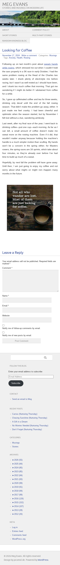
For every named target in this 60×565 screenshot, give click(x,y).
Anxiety (12, 58)
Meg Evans (15, 4)
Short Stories (9, 35)
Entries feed (17, 531)
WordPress (43, 560)
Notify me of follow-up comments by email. (21, 328)
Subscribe (15, 383)
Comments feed (19, 535)
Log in (15, 527)
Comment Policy (41, 30)
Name (5, 296)
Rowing (27, 58)
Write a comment (29, 55)
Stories (15, 446)
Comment (7, 268)
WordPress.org (18, 539)
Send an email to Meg (22, 399)
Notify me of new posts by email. (17, 335)
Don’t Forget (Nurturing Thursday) (27, 429)
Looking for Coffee (17, 50)
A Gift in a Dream (20, 422)
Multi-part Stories (42, 35)
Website (6, 315)
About (5, 30)
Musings (53, 55)
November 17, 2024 (11, 55)
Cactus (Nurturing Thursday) (24, 414)
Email (5, 306)
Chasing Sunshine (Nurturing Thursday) (29, 418)
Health (19, 58)
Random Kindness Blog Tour (14, 43)
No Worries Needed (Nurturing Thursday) (30, 425)
